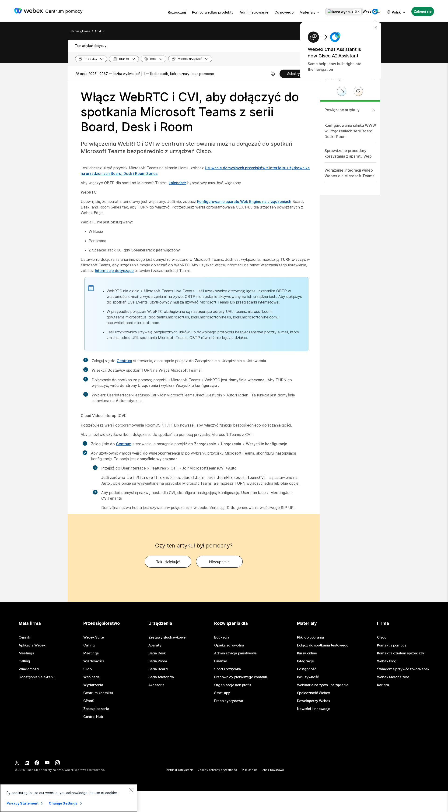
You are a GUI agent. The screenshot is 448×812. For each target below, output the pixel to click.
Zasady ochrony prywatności (217, 770)
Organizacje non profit (232, 685)
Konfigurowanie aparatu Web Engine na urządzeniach (244, 201)
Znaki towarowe (273, 770)
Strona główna (80, 31)
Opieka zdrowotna (229, 645)
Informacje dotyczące (114, 270)
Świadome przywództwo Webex (403, 669)
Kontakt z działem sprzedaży (400, 653)
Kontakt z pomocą (391, 645)
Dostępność (306, 669)
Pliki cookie (250, 770)
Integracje (305, 661)
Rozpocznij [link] (177, 12)
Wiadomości (29, 669)
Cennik (24, 637)
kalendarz (177, 182)
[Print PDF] (273, 74)
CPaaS (88, 701)
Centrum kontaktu (98, 693)
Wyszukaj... (344, 11)
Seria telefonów (161, 677)
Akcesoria (156, 685)
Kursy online (307, 653)
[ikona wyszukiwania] (345, 11)
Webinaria (91, 677)
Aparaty (154, 645)
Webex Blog (386, 661)
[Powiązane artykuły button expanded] (373, 110)
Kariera (383, 685)
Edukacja (221, 637)
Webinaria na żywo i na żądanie (322, 685)
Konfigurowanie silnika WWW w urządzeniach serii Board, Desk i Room (350, 131)
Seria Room (157, 661)
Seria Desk (157, 653)
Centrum (124, 360)
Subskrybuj (295, 74)
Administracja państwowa (235, 653)
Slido (87, 669)
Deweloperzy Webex (313, 701)
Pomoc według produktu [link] (213, 12)
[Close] (131, 790)
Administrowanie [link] (254, 12)
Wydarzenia (93, 685)
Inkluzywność (308, 677)
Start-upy (222, 693)
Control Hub (93, 716)
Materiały (308, 12)
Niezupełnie (219, 561)
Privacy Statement (22, 803)
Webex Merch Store (393, 677)
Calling (24, 661)
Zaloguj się (422, 11)
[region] (68, 798)
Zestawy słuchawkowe (167, 637)
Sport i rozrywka (227, 669)
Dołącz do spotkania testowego (322, 645)
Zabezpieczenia (96, 708)
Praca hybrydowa (228, 701)
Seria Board (158, 669)
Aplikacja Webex (32, 645)
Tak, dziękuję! (168, 561)
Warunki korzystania (179, 770)
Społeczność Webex (313, 693)
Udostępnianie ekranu (37, 677)
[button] (375, 12)
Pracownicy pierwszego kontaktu (241, 677)
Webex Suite (93, 637)
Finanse (220, 661)
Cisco (381, 637)
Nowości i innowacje (313, 708)
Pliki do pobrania (310, 637)
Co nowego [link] (284, 12)
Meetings (26, 653)
